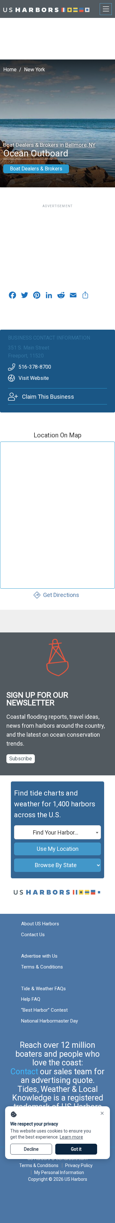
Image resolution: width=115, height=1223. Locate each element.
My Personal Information (59, 1172)
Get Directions (61, 595)
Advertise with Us (39, 956)
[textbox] (57, 833)
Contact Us (33, 934)
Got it (76, 1149)
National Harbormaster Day (49, 1021)
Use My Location (58, 848)
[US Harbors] (46, 8)
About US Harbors (40, 924)
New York (34, 70)
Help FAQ (30, 999)
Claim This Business (48, 396)
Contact (24, 1071)
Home (10, 70)
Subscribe (20, 759)
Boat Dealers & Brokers (36, 169)
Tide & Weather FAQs (43, 989)
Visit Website (34, 378)
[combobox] (57, 832)
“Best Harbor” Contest (44, 1010)
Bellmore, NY (80, 145)
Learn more (71, 1137)
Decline (31, 1149)
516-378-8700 (35, 367)
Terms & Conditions (42, 967)
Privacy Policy (79, 1165)
